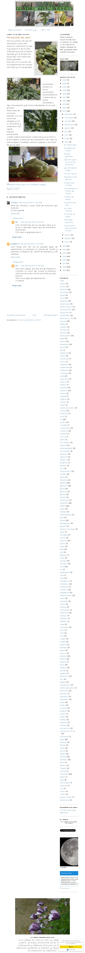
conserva (64, 431)
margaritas (64, 592)
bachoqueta (65, 336)
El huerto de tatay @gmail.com (67, 811)
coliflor (63, 422)
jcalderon (15, 244)
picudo (63, 670)
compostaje (65, 428)
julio (66, 131)
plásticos (63, 694)
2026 (65, 80)
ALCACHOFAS (15, 189)
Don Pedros (65, 442)
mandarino (64, 581)
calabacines (65, 367)
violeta (62, 794)
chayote (63, 399)
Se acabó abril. (70, 145)
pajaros (63, 644)
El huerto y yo (31, 30)
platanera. (64, 699)
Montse (14, 202)
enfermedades (66, 448)
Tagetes (63, 768)
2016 (64, 246)
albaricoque (65, 304)
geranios (63, 491)
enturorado (65, 451)
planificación (65, 685)
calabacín (64, 364)
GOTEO (63, 497)
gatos (62, 489)
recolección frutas (67, 731)
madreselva (65, 572)
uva (61, 788)
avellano (63, 327)
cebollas (63, 388)
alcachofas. (64, 312)
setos (62, 762)
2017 (65, 111)
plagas (62, 682)
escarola (63, 454)
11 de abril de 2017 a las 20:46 (31, 244)
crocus (63, 437)
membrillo (64, 601)
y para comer (66, 797)
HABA (62, 506)
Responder (15, 213)
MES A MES (45, 30)
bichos (62, 347)
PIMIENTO (64, 676)
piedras (63, 673)
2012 (64, 260)
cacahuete (64, 359)
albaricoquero (66, 307)
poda (62, 702)
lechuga (63, 561)
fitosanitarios (65, 471)
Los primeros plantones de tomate (70, 228)
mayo (67, 138)
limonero (63, 564)
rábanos (63, 722)
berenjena (64, 344)
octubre (68, 121)
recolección (65, 728)
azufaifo (63, 330)
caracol (63, 382)
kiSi (16, 222)
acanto (63, 286)
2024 (65, 87)
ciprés (62, 405)
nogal (62, 624)
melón (62, 598)
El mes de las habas (69, 215)
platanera (64, 696)
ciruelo (62, 411)
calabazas (64, 370)
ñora (62, 630)
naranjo (63, 616)
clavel (62, 416)
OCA (62, 633)
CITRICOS (64, 413)
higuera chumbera (67, 529)
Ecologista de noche (69, 149)
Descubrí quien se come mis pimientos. (70, 162)
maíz (62, 578)
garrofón (63, 486)
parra (62, 650)
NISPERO (63, 618)
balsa (62, 338)
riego (62, 739)
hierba (62, 520)
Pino (61, 679)
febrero (68, 238)
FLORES (63, 474)
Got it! (71, 947)
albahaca (64, 301)
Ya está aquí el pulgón (70, 169)
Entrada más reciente (16, 315)
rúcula (62, 751)
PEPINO (63, 659)
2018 (65, 108)
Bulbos (62, 356)
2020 (65, 101)
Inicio (34, 315)
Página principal (14, 30)
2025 (65, 83)
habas (62, 509)
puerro (63, 714)
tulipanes (63, 785)
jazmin (62, 543)
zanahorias (64, 800)
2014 (65, 253)
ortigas (63, 639)
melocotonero (66, 595)
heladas (63, 512)
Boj (61, 350)
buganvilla (64, 353)
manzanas (64, 587)
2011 (64, 263)
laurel (62, 558)
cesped (63, 396)
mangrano (64, 584)
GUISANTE (64, 503)
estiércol (63, 460)
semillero (63, 760)
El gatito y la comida (69, 184)
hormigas (63, 535)
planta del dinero (67, 688)
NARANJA (64, 613)
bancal (62, 341)
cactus (63, 362)
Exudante (64, 463)
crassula (63, 434)
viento (62, 791)
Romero (63, 742)
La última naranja (68, 209)
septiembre (70, 124)
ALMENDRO (65, 315)
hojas (62, 532)
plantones (64, 691)
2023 (65, 90)
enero (67, 242)
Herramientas (65, 515)
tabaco (63, 765)
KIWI (61, 552)
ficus (62, 468)
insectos (63, 541)
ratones (63, 725)
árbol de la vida (66, 318)
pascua (63, 653)
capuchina (64, 379)
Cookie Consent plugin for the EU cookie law (71, 950)
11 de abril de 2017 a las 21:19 (31, 222)
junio (67, 135)
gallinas (63, 483)
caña (62, 376)
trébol (62, 777)
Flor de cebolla (70, 174)
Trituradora (65, 783)
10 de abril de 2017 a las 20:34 (30, 202)
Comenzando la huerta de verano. (70, 191)
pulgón (62, 717)
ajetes (62, 295)
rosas (62, 748)
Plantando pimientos (68, 221)
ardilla (62, 324)
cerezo (63, 393)
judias (62, 546)
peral (62, 665)
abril (67, 142)
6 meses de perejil (69, 198)
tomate (63, 771)
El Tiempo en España (69, 822)
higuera (63, 526)
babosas (63, 333)
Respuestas (18, 218)
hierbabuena (65, 523)
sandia (62, 754)
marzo (68, 235)
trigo (62, 780)
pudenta (63, 711)
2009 (65, 270)
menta (62, 604)
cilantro (63, 402)
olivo (62, 636)
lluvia (62, 566)
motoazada (65, 610)
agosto (68, 128)
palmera (63, 647)
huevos (63, 538)
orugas (63, 642)
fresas (62, 477)
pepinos (63, 662)
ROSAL (62, 745)
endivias (63, 445)
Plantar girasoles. (68, 155)
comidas (63, 425)
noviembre (69, 118)
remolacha (64, 736)
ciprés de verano (67, 408)
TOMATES (64, 774)
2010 (64, 267)
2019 (64, 104)
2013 (64, 256)
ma (61, 569)
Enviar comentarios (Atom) (29, 320)
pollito (62, 705)
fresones (63, 480)
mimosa (63, 607)
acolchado (64, 292)
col (61, 419)
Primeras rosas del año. (70, 178)
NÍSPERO (63, 621)
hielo (62, 517)
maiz (62, 575)
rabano (63, 720)
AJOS (62, 298)
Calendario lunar (65, 888)
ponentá (63, 708)
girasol (62, 494)
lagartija (63, 555)
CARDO (63, 385)
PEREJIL (63, 668)
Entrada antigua (50, 315)
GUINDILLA (64, 500)
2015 (64, 249)
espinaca (63, 457)
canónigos (64, 373)
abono (62, 284)
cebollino (63, 390)
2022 (65, 94)
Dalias (62, 439)
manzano (64, 590)
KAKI (62, 549)
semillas (63, 757)
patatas (63, 656)
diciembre (69, 114)
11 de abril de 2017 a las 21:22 (32, 266)
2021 (64, 97)
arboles (63, 321)
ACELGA (63, 289)
